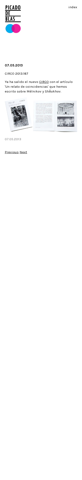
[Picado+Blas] (13, 32)
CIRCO (44, 82)
